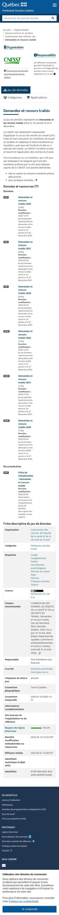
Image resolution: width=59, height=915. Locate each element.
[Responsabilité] (55, 74)
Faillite (34, 561)
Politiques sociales (40, 545)
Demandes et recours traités (20, 39)
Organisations (21, 29)
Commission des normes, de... (21, 36)
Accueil (7, 29)
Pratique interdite (40, 581)
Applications (38, 97)
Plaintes (35, 577)
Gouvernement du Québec (19, 33)
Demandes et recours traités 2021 (25, 245)
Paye (33, 574)
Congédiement (38, 558)
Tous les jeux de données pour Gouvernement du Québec (16, 74)
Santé (34, 548)
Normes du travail (40, 571)
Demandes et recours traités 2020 (25, 290)
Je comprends (29, 909)
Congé (34, 554)
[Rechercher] (53, 18)
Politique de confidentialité (23, 901)
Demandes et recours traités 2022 (25, 200)
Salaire (34, 584)
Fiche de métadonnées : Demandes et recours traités (25, 479)
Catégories (14, 97)
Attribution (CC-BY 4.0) (40, 595)
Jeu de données (17, 90)
